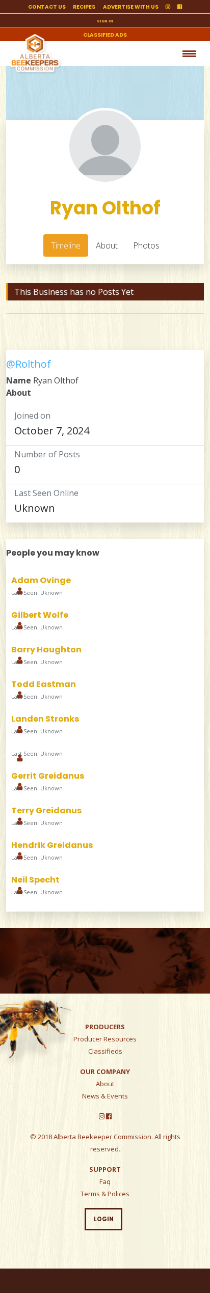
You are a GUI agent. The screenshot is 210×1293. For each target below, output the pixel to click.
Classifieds (105, 1051)
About (105, 1083)
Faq (105, 1181)
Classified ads (105, 35)
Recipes (84, 7)
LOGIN (104, 1219)
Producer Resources (105, 1038)
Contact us (47, 7)
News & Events (105, 1096)
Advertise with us (131, 7)
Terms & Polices (105, 1193)
